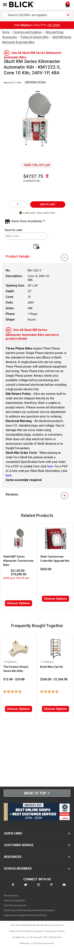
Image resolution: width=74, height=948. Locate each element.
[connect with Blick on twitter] (25, 887)
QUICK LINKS (13, 833)
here (50, 466)
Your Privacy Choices (15, 905)
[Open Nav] (5, 4)
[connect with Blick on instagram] (38, 887)
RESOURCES (12, 857)
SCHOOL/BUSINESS (18, 868)
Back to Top (35, 793)
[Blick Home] (22, 5)
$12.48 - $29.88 (13, 679)
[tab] (37, 256)
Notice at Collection (14, 900)
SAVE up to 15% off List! (16, 578)
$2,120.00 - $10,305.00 (18, 572)
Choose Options (18, 603)
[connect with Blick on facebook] (13, 887)
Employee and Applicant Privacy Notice (25, 915)
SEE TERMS (54, 25)
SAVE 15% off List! (37, 165)
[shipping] (37, 246)
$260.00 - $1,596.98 (53, 679)
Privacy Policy (11, 895)
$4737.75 (33, 176)
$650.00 (45, 569)
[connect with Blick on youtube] (64, 887)
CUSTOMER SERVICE (18, 845)
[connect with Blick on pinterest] (51, 887)
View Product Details (35, 82)
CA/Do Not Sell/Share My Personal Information (29, 910)
